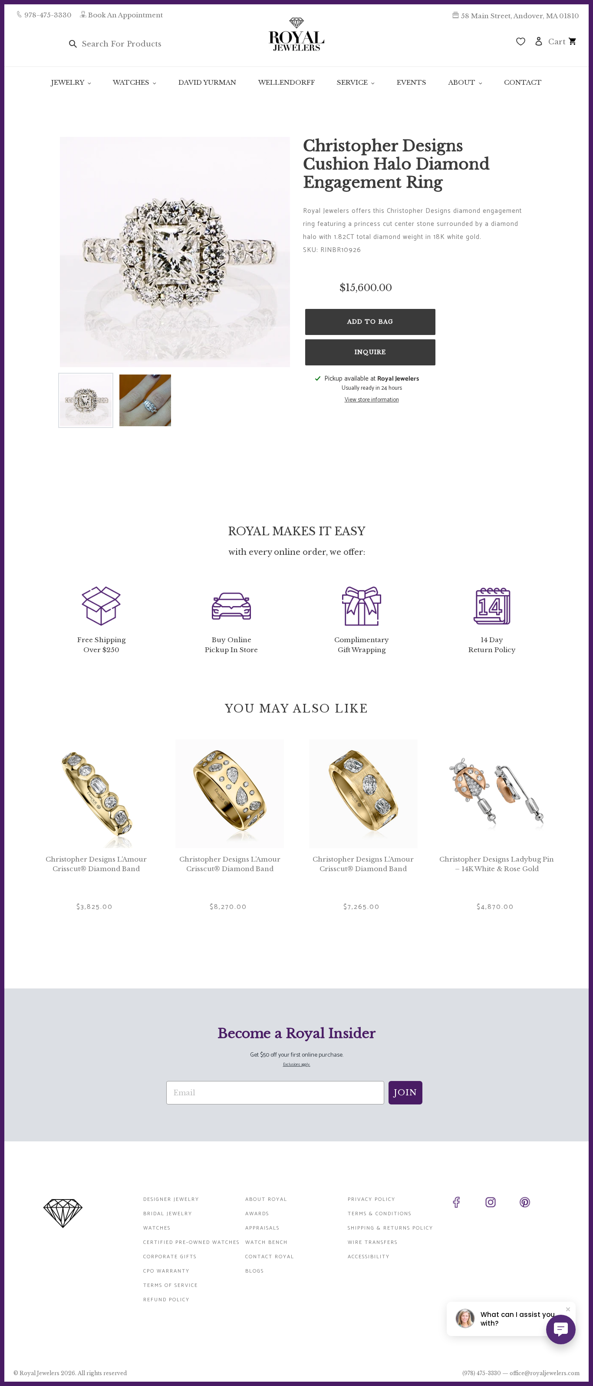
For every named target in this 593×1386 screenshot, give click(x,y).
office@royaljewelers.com (545, 1373)
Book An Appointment (125, 15)
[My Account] (538, 40)
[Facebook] (466, 1204)
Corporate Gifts (170, 1257)
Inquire (370, 352)
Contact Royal (269, 1257)
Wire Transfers (373, 1242)
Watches (157, 1228)
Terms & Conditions (380, 1214)
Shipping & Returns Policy (390, 1228)
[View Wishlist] (521, 42)
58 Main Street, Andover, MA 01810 (520, 16)
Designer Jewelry (171, 1199)
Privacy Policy (371, 1199)
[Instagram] (500, 1204)
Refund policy (166, 1300)
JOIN (405, 1093)
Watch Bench (266, 1242)
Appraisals (262, 1228)
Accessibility (369, 1257)
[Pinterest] (534, 1204)
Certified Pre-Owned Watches (191, 1242)
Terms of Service (170, 1285)
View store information (372, 400)
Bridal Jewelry (167, 1214)
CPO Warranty (166, 1271)
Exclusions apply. (296, 1064)
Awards (257, 1214)
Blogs (254, 1271)
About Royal (266, 1199)
